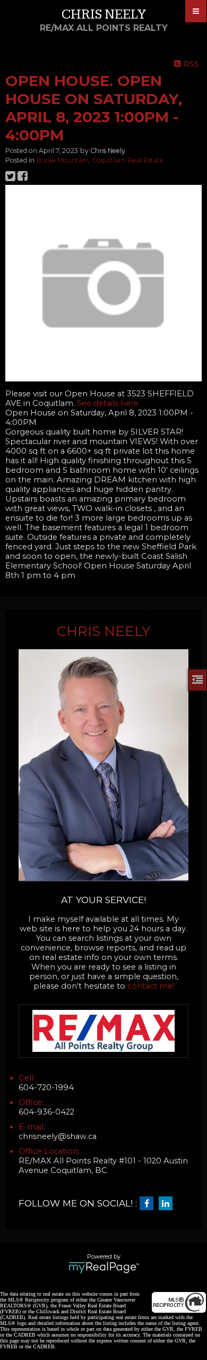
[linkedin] (168, 1204)
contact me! (150, 986)
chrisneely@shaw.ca (58, 1136)
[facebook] (149, 1204)
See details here (108, 403)
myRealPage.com (104, 1267)
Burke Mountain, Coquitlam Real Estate (100, 160)
